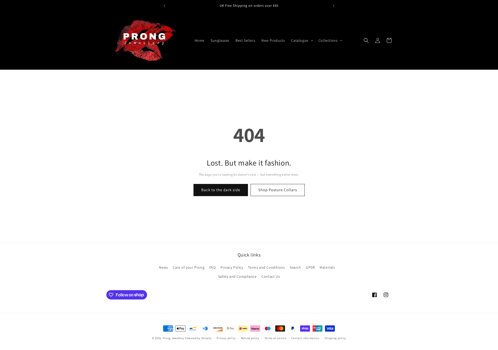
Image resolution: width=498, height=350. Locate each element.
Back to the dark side (220, 189)
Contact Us (270, 276)
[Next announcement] (333, 5)
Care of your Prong (188, 267)
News (163, 267)
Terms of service (275, 338)
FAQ (212, 267)
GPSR (310, 267)
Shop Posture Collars (277, 189)
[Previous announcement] (164, 5)
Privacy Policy (231, 267)
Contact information (305, 338)
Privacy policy (226, 338)
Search (295, 267)
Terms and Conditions (266, 267)
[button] (301, 40)
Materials (327, 267)
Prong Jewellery (173, 338)
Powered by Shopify (198, 338)
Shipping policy (335, 338)
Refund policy (250, 338)
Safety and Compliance (237, 276)
